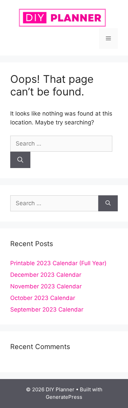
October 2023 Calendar (42, 297)
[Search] (20, 160)
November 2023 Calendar (46, 286)
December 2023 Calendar (45, 274)
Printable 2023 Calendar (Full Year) (58, 263)
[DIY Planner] (64, 17)
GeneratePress (64, 397)
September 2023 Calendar (46, 309)
